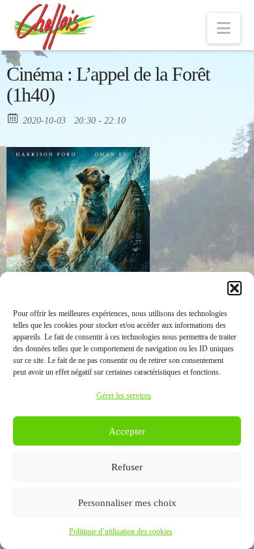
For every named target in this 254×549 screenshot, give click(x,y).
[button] (234, 288)
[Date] (13, 117)
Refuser (127, 467)
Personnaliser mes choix (127, 503)
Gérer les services (123, 395)
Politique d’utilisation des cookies (121, 531)
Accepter (127, 431)
